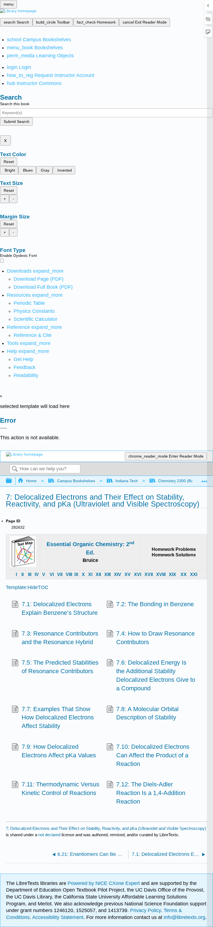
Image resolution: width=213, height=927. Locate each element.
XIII (107, 574)
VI (52, 574)
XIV (117, 574)
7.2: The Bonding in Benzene (155, 604)
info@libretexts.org (183, 917)
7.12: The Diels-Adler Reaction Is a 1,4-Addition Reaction (150, 793)
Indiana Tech (126, 481)
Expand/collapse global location (204, 479)
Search (15, 469)
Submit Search (16, 121)
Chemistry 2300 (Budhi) (179, 481)
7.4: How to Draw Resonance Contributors (155, 637)
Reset (9, 161)
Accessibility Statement (57, 917)
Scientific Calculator (35, 319)
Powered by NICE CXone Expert (104, 883)
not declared (50, 834)
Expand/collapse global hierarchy (12, 480)
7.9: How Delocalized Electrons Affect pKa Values (59, 751)
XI (90, 574)
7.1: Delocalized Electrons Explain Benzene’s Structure (60, 608)
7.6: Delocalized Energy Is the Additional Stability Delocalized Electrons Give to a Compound (155, 675)
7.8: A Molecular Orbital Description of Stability (147, 713)
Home (31, 481)
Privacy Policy (145, 910)
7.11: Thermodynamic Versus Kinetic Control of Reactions (60, 788)
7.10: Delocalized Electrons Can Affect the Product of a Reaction (152, 755)
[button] (25, 367)
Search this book (14, 104)
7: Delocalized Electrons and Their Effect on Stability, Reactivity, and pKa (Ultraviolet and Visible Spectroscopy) (106, 828)
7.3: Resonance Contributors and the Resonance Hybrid (60, 637)
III (29, 574)
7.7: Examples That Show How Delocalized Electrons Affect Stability (58, 718)
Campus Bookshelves (76, 481)
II (22, 574)
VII (59, 574)
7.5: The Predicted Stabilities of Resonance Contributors (60, 667)
